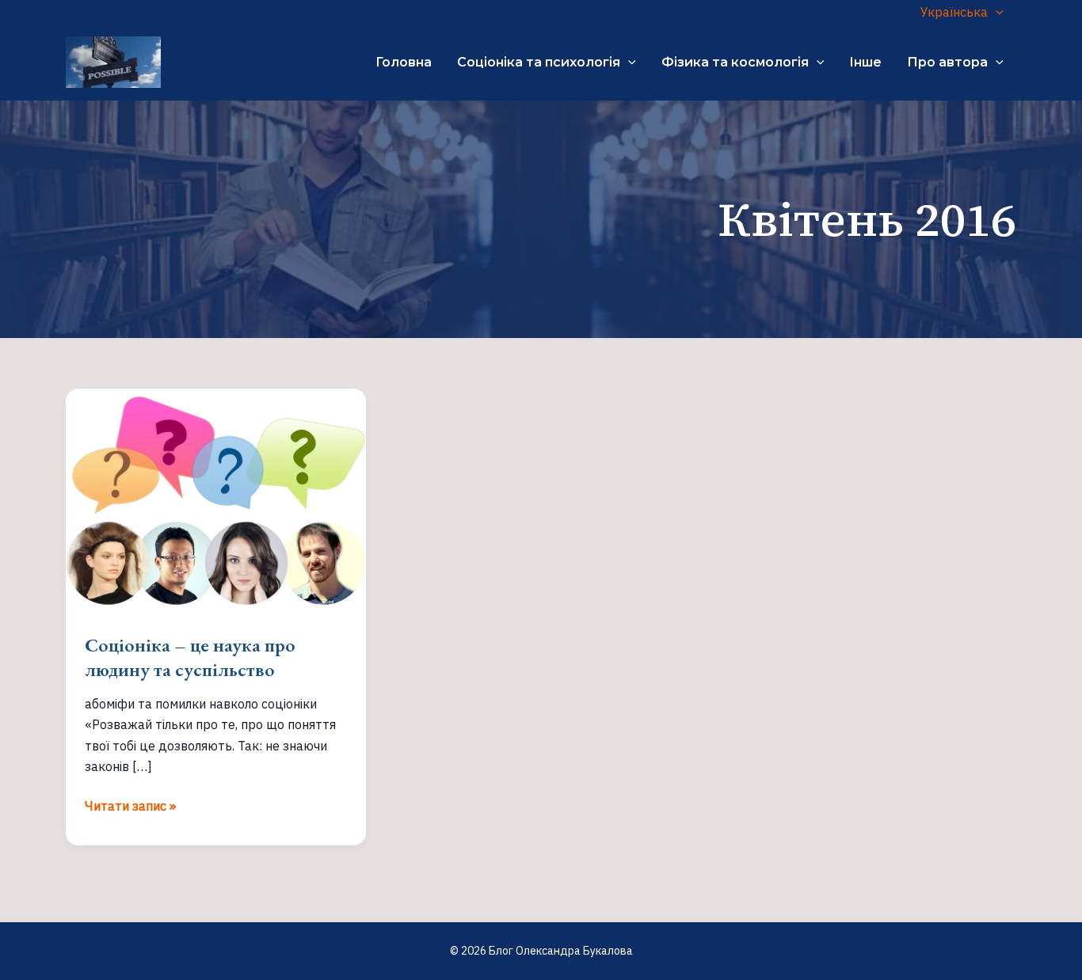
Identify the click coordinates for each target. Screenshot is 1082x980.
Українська (954, 12)
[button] (996, 12)
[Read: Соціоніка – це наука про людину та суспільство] (216, 499)
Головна (403, 62)
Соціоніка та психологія (538, 62)
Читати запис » (130, 806)
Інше (865, 62)
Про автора (947, 62)
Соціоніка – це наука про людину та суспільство (190, 657)
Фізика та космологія (735, 62)
